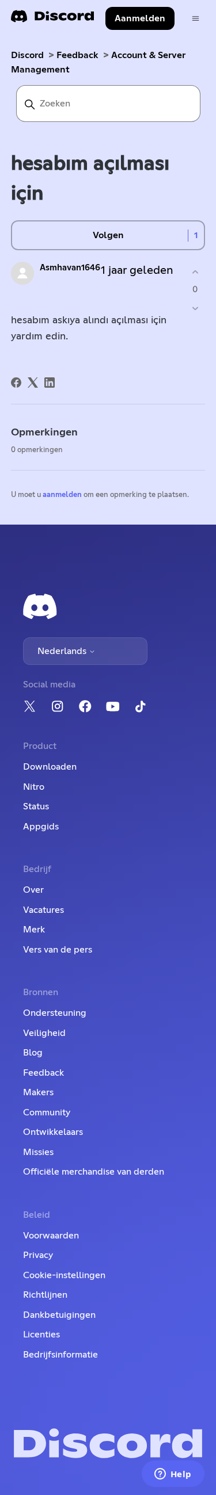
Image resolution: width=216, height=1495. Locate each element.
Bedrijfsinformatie (60, 1354)
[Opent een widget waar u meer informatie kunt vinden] (172, 1474)
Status (36, 806)
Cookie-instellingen (64, 1275)
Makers (38, 1092)
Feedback (77, 55)
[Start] (52, 20)
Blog (33, 1052)
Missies (38, 1152)
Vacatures (43, 910)
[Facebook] (16, 382)
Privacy (38, 1255)
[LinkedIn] (49, 382)
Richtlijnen (45, 1294)
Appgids (41, 826)
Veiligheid (44, 1033)
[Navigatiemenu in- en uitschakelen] (195, 18)
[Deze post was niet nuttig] (195, 309)
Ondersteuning (54, 1013)
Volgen (108, 235)
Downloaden (50, 766)
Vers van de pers (57, 949)
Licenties (41, 1334)
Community (46, 1112)
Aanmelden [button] (140, 18)
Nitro (33, 787)
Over (33, 889)
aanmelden (62, 495)
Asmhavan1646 (70, 267)
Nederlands (63, 651)
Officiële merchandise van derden (93, 1171)
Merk (34, 929)
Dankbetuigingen (59, 1315)
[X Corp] (33, 382)
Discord (27, 55)
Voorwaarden (51, 1235)
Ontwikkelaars (53, 1132)
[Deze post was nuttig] (195, 272)
